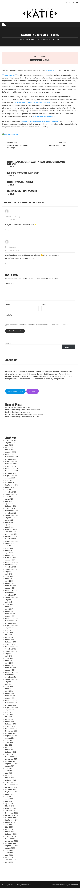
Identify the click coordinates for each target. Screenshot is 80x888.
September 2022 (11, 485)
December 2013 (11, 700)
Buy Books (32, 391)
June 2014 (9, 686)
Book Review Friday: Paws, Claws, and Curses (22, 410)
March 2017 (9, 611)
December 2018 (11, 562)
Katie (47, 60)
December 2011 (11, 757)
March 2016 (9, 639)
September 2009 (11, 820)
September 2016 (11, 625)
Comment (10, 283)
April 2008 (9, 857)
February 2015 (10, 668)
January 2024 (10, 466)
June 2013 (9, 714)
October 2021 (10, 492)
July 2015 (8, 656)
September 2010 (11, 792)
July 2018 (8, 574)
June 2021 (9, 499)
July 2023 (8, 480)
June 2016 (9, 632)
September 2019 (11, 541)
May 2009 (9, 827)
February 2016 (10, 642)
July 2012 (8, 740)
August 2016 (9, 628)
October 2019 (10, 539)
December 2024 (11, 454)
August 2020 (10, 518)
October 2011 (10, 761)
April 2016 (9, 637)
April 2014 (9, 691)
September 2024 (12, 461)
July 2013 (8, 712)
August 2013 (9, 710)
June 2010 (9, 799)
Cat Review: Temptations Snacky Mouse (23, 173)
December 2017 (11, 590)
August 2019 (9, 543)
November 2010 (11, 787)
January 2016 (10, 644)
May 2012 (8, 745)
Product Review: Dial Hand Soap (20, 182)
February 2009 (11, 834)
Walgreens (49, 70)
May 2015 (8, 661)
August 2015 (9, 654)
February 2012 (10, 752)
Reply (7, 230)
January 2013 (10, 726)
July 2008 (9, 850)
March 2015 (9, 665)
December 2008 (11, 839)
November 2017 (11, 593)
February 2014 (10, 696)
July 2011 (8, 768)
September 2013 (11, 707)
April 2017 (9, 609)
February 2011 (10, 780)
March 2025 (10, 450)
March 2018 (9, 583)
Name (8, 304)
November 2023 (11, 471)
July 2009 (8, 825)
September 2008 (12, 846)
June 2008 (9, 853)
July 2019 (8, 546)
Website (9, 315)
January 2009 (10, 836)
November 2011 (11, 759)
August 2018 (9, 572)
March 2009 (10, 832)
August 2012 (9, 738)
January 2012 (10, 754)
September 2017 (11, 597)
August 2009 (10, 822)
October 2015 (10, 649)
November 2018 (11, 564)
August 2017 (9, 600)
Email (44, 304)
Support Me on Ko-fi (15, 391)
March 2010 (9, 806)
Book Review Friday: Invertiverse (17, 412)
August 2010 (9, 794)
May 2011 (8, 773)
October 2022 (10, 482)
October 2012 (10, 733)
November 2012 (11, 731)
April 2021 (9, 504)
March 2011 (9, 778)
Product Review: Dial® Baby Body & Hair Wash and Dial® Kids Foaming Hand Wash (36, 163)
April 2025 (9, 447)
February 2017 (10, 614)
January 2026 (10, 440)
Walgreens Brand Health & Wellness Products (32, 102)
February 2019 (10, 557)
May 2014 (8, 689)
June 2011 (8, 771)
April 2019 (9, 553)
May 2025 (9, 445)
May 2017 (8, 607)
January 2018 (10, 588)
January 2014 (10, 698)
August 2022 (10, 487)
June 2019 (9, 548)
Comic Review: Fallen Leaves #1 (17, 407)
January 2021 (10, 508)
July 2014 (8, 684)
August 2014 (10, 682)
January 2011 (10, 782)
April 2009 (9, 829)
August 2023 (10, 478)
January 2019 (10, 560)
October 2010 (10, 789)
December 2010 (11, 785)
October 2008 (10, 843)
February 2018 (10, 586)
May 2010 (8, 801)
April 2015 (9, 663)
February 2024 (11, 464)
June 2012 (9, 743)
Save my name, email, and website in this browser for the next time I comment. (38, 325)
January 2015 (10, 670)
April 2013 (9, 719)
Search (8, 343)
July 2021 (8, 497)
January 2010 (10, 811)
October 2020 (10, 513)
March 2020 (10, 527)
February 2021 (10, 506)
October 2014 (10, 677)
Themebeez (73, 885)
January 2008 (10, 860)
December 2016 (11, 618)
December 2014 (11, 672)
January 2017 (10, 616)
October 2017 (10, 595)
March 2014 (9, 693)
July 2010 (8, 796)
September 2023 (11, 475)
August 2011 (9, 766)
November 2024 (11, 457)
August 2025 (10, 443)
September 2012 (11, 736)
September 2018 (11, 569)
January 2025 (10, 452)
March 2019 (9, 555)
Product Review (40, 56)
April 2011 (8, 775)
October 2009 (10, 818)
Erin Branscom (11, 247)
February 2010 (10, 808)
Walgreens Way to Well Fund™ (44, 116)
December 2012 (11, 729)
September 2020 (11, 515)
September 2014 (11, 679)
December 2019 (11, 534)
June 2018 (9, 576)
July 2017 (8, 602)
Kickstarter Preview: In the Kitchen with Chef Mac (24, 414)
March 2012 (9, 750)
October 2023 (10, 473)
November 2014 (11, 675)
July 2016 (8, 630)
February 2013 (10, 724)
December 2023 (11, 468)
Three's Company (12, 217)
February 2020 (11, 529)
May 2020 (9, 522)
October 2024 (10, 459)
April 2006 (9, 862)
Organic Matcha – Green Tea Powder (22, 191)
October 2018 (10, 567)
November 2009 (11, 815)
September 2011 (11, 764)
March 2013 (9, 721)
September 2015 (11, 651)
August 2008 (10, 848)
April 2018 (9, 581)
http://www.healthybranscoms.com (19, 258)
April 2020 (9, 525)
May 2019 (8, 550)
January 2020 (10, 532)
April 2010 (9, 803)
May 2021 (8, 501)
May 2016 (8, 635)
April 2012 (9, 747)
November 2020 (11, 511)
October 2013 (10, 705)
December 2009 (11, 813)
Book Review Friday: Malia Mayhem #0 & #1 (22, 417)
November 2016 (11, 621)
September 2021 (11, 494)
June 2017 (9, 604)
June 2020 (9, 520)
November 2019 (11, 536)
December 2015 (11, 646)
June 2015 (9, 658)
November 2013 (11, 703)
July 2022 (8, 490)
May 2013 (8, 717)
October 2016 (10, 623)
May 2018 (8, 579)
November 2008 (11, 841)
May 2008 (9, 855)
